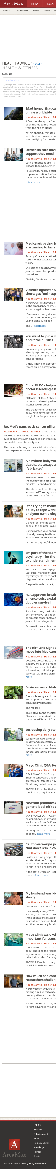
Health (36, 10)
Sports (37, 1156)
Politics (37, 1151)
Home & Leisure (42, 1142)
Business (6, 10)
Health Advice (34, 117)
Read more (33, 182)
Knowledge (39, 1147)
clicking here (18, 96)
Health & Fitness (32, 431)
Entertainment (22, 10)
